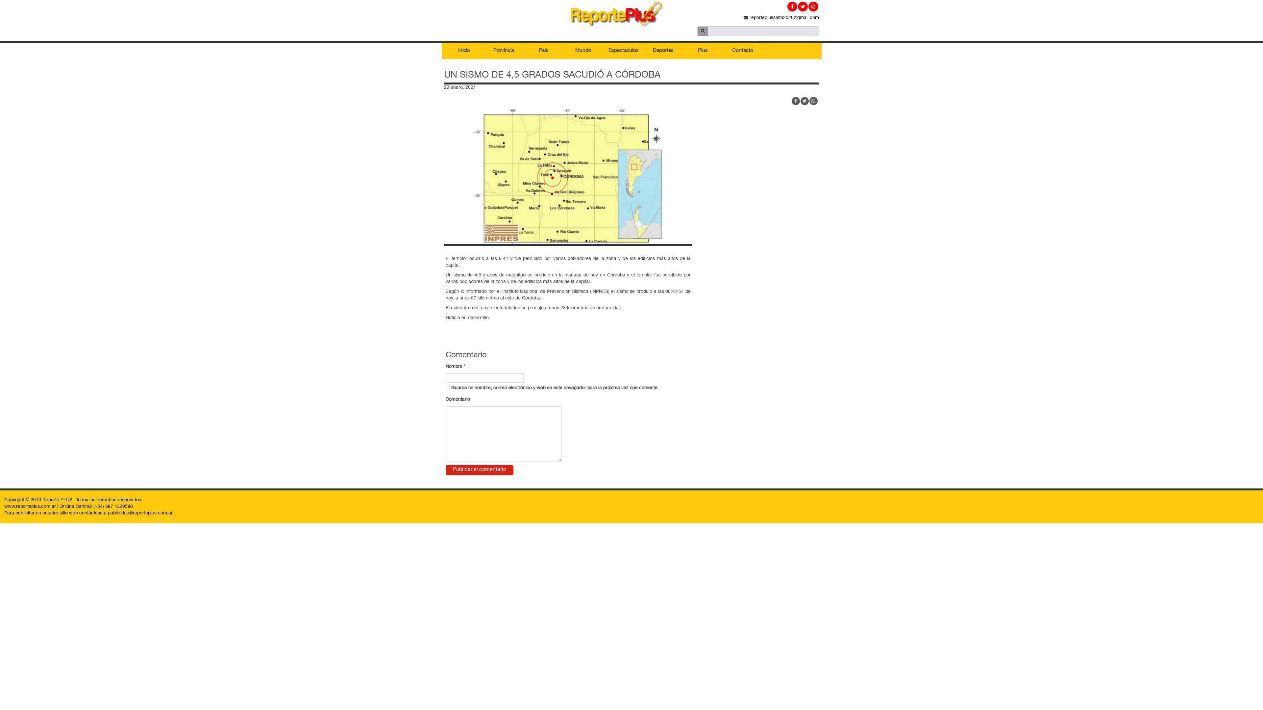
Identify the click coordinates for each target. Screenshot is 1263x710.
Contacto (742, 50)
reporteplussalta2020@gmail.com (783, 18)
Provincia (503, 50)
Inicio (464, 50)
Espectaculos (623, 50)
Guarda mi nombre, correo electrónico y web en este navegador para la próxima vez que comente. (555, 388)
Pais (543, 50)
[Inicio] (631, 15)
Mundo (583, 50)
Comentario (458, 399)
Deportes (663, 50)
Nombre (455, 367)
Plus (703, 50)
